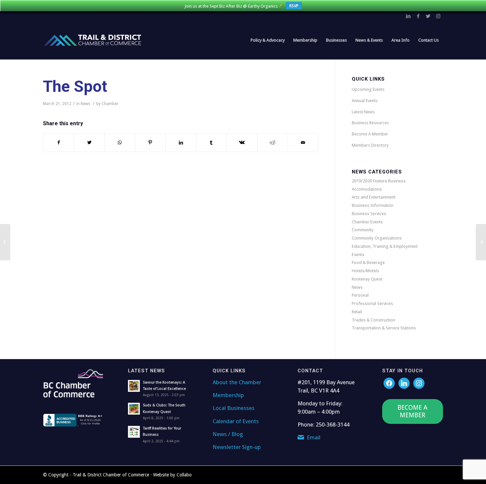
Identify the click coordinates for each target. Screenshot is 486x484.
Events (358, 254)
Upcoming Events (368, 89)
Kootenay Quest (367, 279)
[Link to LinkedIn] (408, 16)
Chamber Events (367, 221)
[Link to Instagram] (438, 16)
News (85, 103)
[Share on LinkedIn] (181, 142)
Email (313, 437)
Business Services (369, 213)
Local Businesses (234, 408)
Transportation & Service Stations (384, 327)
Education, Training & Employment (385, 246)
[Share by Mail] (303, 142)
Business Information (372, 205)
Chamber (109, 103)
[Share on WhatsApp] (120, 142)
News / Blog (228, 434)
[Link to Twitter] (428, 16)
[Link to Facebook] (418, 16)
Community (363, 229)
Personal (360, 295)
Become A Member (370, 133)
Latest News (363, 111)
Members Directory (370, 145)
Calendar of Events (236, 421)
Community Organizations (377, 238)
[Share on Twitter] (89, 142)
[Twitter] (404, 382)
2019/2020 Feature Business (379, 180)
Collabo (184, 474)
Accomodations (367, 189)
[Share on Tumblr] (211, 142)
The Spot (75, 86)
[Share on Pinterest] (150, 142)
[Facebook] (389, 382)
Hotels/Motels (365, 270)
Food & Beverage (368, 262)
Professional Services (372, 303)
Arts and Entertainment (373, 197)
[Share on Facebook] (58, 142)
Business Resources (370, 122)
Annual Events (365, 100)
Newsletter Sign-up (237, 447)
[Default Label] (419, 382)
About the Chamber (237, 382)
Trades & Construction (373, 319)
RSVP (294, 5)
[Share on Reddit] (273, 142)
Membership (228, 395)
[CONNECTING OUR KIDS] (5, 242)
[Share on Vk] (242, 142)
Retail (357, 311)
